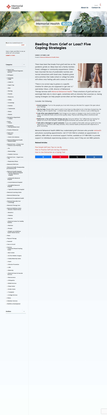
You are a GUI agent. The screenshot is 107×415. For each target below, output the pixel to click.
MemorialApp (11, 151)
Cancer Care (10, 69)
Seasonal (9, 241)
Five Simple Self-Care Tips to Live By (48, 147)
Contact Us (96, 7)
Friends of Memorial (12, 130)
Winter (10, 111)
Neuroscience (11, 277)
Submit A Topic (10, 55)
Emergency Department (13, 117)
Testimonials (11, 108)
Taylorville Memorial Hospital (16, 189)
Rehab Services (12, 283)
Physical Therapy (11, 238)
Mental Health (12, 141)
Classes (10, 123)
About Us (84, 7)
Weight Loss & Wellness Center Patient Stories (14, 232)
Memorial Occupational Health (15, 198)
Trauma (10, 118)
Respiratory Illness (13, 161)
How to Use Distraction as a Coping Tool (50, 152)
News (57, 57)
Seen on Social (11, 244)
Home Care (10, 133)
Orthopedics (11, 280)
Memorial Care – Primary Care (15, 144)
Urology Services (12, 295)
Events (9, 121)
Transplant (11, 292)
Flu (9, 148)
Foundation (10, 125)
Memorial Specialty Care (14, 201)
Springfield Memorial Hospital (14, 185)
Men (9, 88)
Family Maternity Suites (14, 258)
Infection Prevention (13, 264)
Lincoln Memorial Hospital (15, 182)
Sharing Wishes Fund (13, 127)
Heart (9, 261)
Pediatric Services (13, 154)
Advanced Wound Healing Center (15, 249)
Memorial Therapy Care (13, 205)
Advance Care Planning (14, 145)
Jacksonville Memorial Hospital (14, 178)
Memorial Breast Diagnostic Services (15, 71)
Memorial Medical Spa (13, 195)
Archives (8, 311)
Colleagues (10, 75)
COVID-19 (10, 82)
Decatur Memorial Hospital (15, 172)
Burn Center (11, 252)
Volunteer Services (12, 301)
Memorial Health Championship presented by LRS (15, 167)
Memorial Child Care (12, 164)
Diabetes (10, 215)
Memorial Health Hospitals (14, 171)
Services (9, 247)
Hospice (10, 134)
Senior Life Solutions (13, 137)
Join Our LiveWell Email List (15, 42)
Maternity (10, 270)
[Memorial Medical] (14, 6)
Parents (10, 94)
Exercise (10, 218)
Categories (9, 64)
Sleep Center (11, 286)
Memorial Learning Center (14, 192)
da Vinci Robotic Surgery (14, 255)
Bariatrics (10, 212)
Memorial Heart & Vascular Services (15, 273)
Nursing (10, 91)
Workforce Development (13, 304)
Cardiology (11, 202)
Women (10, 114)
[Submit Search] (100, 5)
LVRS (9, 267)
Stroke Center (12, 289)
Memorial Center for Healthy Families (16, 221)
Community (10, 78)
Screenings (11, 102)
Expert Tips (11, 85)
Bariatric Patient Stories (14, 209)
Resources (11, 97)
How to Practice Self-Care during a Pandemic (51, 150)
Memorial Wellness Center (14, 208)
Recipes (10, 228)
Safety (10, 99)
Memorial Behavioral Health (48, 57)
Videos (9, 298)
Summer (10, 105)
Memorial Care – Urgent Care (15, 157)
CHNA (9, 79)
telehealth (97, 130)
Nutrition (10, 225)
